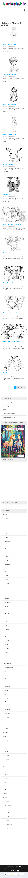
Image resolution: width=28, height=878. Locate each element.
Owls (6, 606)
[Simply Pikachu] (14, 154)
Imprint (13, 869)
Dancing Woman (8, 253)
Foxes (6, 571)
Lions (6, 594)
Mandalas (5, 732)
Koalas (7, 591)
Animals (5, 514)
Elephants (7, 564)
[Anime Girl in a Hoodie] (14, 303)
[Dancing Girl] (14, 184)
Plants (4, 782)
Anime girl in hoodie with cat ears (12, 342)
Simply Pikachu (8, 164)
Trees (6, 789)
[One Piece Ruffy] (14, 363)
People (4, 744)
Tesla (8, 828)
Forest (6, 778)
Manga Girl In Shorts (9, 44)
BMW (8, 816)
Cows (6, 537)
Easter (6, 682)
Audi (8, 812)
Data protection (19, 869)
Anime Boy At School (10, 134)
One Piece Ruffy (8, 373)
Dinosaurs (7, 545)
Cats (6, 533)
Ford (8, 820)
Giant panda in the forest (9, 413)
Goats (6, 579)
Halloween (7, 686)
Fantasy (5, 694)
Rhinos (7, 636)
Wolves (7, 659)
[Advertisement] (14, 17)
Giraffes (7, 575)
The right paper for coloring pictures (12, 506)
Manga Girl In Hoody (9, 104)
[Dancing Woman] (14, 243)
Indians (7, 747)
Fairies (7, 705)
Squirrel (7, 648)
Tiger (6, 652)
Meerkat (7, 598)
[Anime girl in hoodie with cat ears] (14, 331)
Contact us (7, 869)
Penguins (7, 613)
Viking (6, 763)
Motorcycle (8, 831)
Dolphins (7, 552)
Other (4, 736)
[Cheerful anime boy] (14, 64)
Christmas (7, 678)
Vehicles (5, 797)
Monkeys (7, 602)
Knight (6, 751)
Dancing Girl (7, 194)
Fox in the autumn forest (9, 417)
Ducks (6, 556)
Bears (6, 522)
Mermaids (7, 713)
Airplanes (7, 801)
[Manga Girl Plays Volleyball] (14, 214)
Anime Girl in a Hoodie (10, 313)
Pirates (7, 755)
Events (4, 671)
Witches (7, 728)
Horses (7, 587)
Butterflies (7, 526)
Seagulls (7, 640)
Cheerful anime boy (9, 74)
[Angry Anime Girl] (14, 273)
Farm (6, 774)
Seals (6, 644)
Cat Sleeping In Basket (8, 409)
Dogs (6, 548)
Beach (6, 770)
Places (4, 766)
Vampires (7, 724)
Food (6, 740)
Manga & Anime (6, 46)
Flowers (7, 786)
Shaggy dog (6, 406)
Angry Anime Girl (8, 283)
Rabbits (7, 629)
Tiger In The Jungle (8, 402)
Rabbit (6, 625)
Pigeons (7, 617)
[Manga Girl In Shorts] (14, 34)
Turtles (7, 656)
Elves (6, 701)
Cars (6, 809)
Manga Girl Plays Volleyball (12, 224)
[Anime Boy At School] (14, 124)
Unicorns (7, 721)
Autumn (7, 675)
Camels (7, 529)
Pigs (6, 621)
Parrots (7, 610)
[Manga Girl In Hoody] (14, 94)
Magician (7, 709)
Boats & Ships (8, 805)
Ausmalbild (18, 866)
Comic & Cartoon (7, 663)
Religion (5, 793)
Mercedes (9, 824)
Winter (6, 690)
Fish (6, 568)
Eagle (6, 560)
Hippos (7, 583)
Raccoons (7, 633)
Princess (7, 759)
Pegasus (7, 717)
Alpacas (7, 518)
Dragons (7, 698)
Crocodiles (7, 541)
